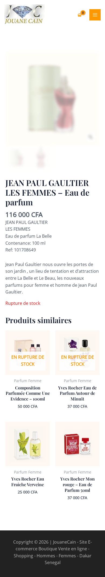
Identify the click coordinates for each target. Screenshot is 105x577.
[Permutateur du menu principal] (95, 14)
